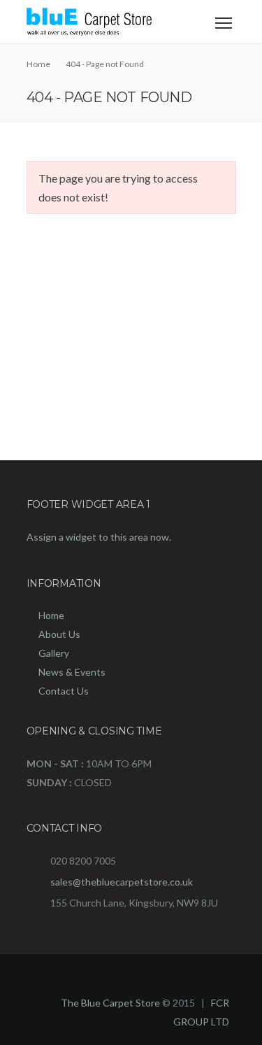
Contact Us (63, 691)
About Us (59, 634)
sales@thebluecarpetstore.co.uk (121, 882)
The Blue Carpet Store (110, 1003)
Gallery (53, 653)
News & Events (71, 672)
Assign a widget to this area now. (99, 537)
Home (51, 615)
